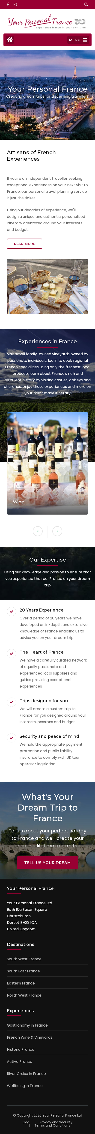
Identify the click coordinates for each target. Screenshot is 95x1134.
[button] (57, 531)
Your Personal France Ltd (62, 1115)
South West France (24, 959)
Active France (19, 1061)
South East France (23, 971)
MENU (74, 40)
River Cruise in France (26, 1073)
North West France (24, 995)
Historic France (20, 1049)
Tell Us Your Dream (47, 863)
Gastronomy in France (27, 1025)
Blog (26, 1122)
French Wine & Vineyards (29, 1037)
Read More (24, 244)
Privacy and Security (56, 1122)
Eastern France (21, 983)
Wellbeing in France (25, 1085)
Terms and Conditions (52, 1125)
